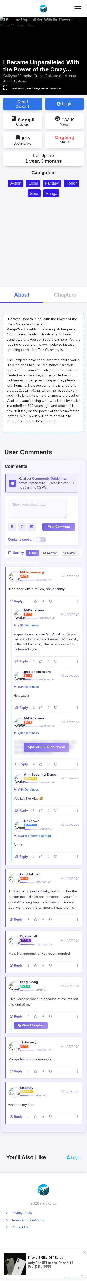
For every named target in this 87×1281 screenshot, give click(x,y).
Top (34, 552)
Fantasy (52, 183)
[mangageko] (43, 8)
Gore (34, 193)
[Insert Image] (31, 527)
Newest (52, 552)
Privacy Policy (21, 1213)
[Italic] (22, 527)
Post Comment (59, 527)
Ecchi (33, 183)
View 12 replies (33, 1025)
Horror (71, 183)
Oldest (71, 552)
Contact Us (19, 1227)
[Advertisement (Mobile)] (43, 241)
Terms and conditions (27, 1220)
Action (15, 183)
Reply (18, 601)
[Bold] (12, 527)
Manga (51, 193)
